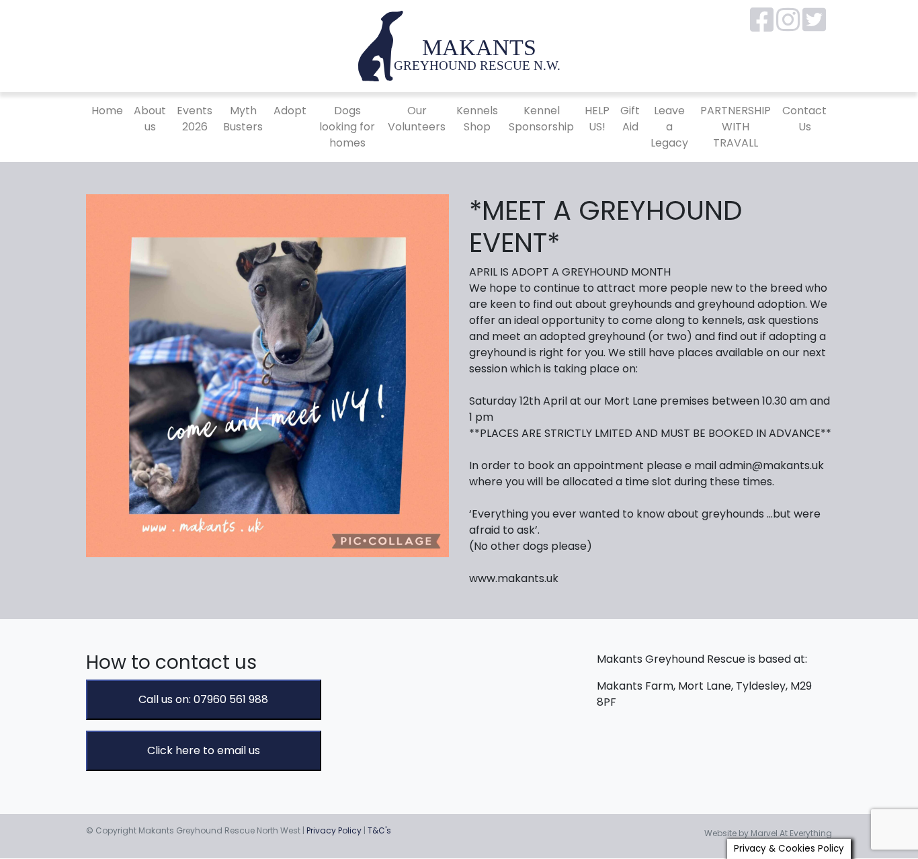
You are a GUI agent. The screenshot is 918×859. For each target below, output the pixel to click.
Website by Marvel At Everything (768, 833)
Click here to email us (203, 750)
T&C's (379, 830)
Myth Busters (243, 118)
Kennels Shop (477, 118)
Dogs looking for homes (347, 127)
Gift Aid (630, 118)
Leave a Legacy (669, 127)
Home (107, 110)
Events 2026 (194, 118)
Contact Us (804, 118)
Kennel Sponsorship (541, 118)
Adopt (290, 110)
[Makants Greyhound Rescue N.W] (459, 45)
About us (150, 118)
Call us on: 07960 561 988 (203, 699)
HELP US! (597, 118)
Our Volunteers (417, 118)
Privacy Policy (334, 830)
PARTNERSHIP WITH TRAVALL (735, 127)
